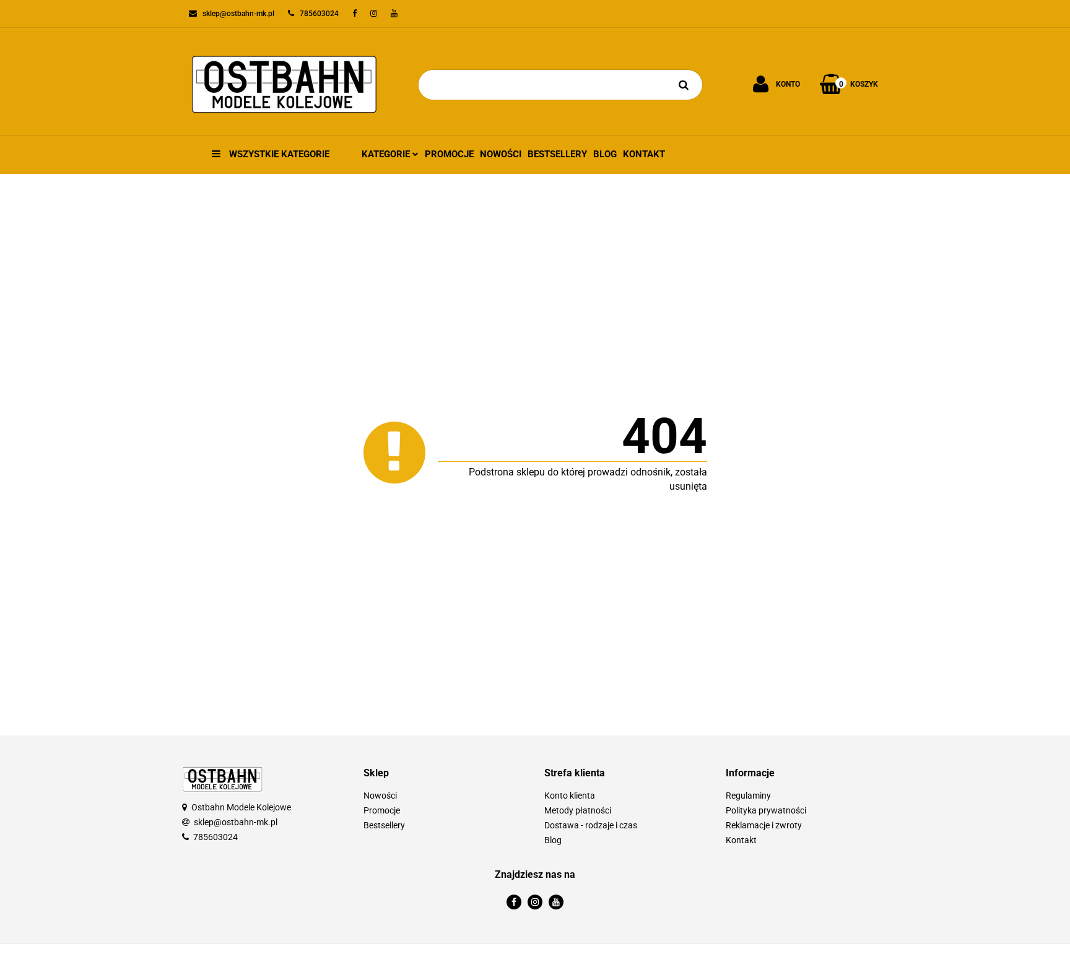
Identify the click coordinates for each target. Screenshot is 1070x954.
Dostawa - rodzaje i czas (590, 825)
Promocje (449, 154)
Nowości (500, 154)
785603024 (215, 837)
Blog (605, 154)
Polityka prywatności (766, 810)
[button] (444, 773)
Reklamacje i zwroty (764, 825)
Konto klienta (569, 795)
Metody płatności (577, 810)
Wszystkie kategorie (278, 154)
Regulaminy (748, 795)
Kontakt (644, 154)
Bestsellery (557, 154)
